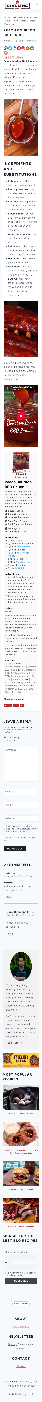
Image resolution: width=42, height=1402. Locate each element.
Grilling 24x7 (10, 17)
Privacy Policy (21, 1326)
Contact (21, 1366)
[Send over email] (22, 705)
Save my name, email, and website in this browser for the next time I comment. (22, 829)
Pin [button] (28, 471)
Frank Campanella (18, 911)
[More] (6, 53)
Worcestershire (24, 562)
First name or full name (17, 1252)
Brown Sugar (23, 546)
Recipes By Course (28, 17)
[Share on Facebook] (6, 705)
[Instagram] (23, 48)
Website (9, 818)
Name (9, 791)
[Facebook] (6, 48)
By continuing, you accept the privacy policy (20, 1274)
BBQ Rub (20, 568)
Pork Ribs (17, 69)
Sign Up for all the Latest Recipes (19, 839)
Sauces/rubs (11, 21)
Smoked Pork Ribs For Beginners (21, 1226)
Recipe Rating (12, 737)
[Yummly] (28, 48)
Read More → (14, 1042)
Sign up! (12, 1344)
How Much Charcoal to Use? (21, 1113)
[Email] (32, 48)
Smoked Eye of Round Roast (21, 1190)
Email (9, 805)
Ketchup (18, 540)
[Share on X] (10, 705)
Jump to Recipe (14, 57)
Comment (11, 749)
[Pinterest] (19, 48)
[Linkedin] (14, 48)
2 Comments (31, 41)
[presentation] (21, 1097)
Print (19, 471)
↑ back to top (21, 1304)
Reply (8, 897)
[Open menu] (37, 4)
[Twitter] (10, 48)
